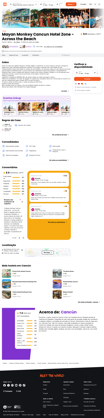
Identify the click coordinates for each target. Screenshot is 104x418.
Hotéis (45, 389)
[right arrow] (68, 98)
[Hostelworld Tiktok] (24, 385)
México (10, 42)
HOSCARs (66, 397)
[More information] (22, 202)
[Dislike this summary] (23, 237)
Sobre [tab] (3, 55)
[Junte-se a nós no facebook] (4, 385)
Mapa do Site (64, 414)
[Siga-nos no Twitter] (8, 385)
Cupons (38, 414)
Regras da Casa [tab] (13, 55)
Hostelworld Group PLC (90, 385)
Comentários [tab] (35, 55)
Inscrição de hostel (89, 401)
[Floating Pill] (97, 18)
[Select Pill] (95, 4)
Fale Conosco (47, 401)
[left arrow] (63, 98)
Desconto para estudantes (70, 406)
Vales (44, 414)
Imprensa (86, 389)
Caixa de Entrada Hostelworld (92, 410)
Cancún (4, 42)
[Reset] (36, 4)
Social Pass (66, 385)
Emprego (86, 393)
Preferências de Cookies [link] (77, 414)
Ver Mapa (17, 42)
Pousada (45, 393)
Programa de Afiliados (90, 406)
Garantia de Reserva (69, 393)
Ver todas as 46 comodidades (53, 46)
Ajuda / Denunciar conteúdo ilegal (51, 405)
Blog (64, 389)
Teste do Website (53, 414)
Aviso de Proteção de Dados (11, 414)
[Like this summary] (19, 237)
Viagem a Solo (67, 401)
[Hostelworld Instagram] (12, 385)
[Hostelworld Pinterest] (20, 385)
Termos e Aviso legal (28, 414)
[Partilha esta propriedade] (100, 27)
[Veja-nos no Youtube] (16, 385)
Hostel (4, 31)
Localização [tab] (25, 55)
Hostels (45, 385)
